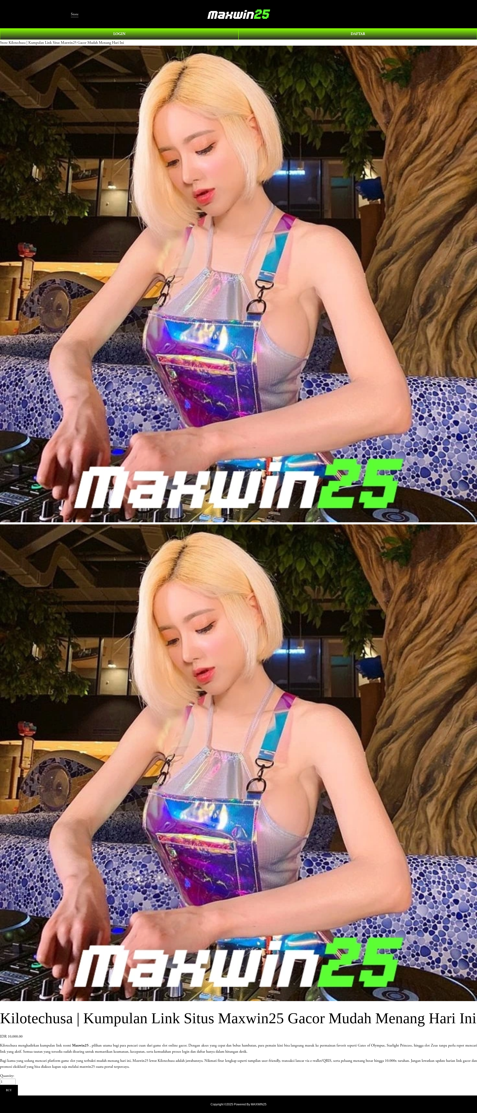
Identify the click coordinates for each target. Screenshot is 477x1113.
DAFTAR (358, 34)
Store (4, 42)
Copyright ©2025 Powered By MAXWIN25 (238, 1104)
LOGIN (119, 34)
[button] (9, 1090)
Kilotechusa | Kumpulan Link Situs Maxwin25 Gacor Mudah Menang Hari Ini (66, 42)
